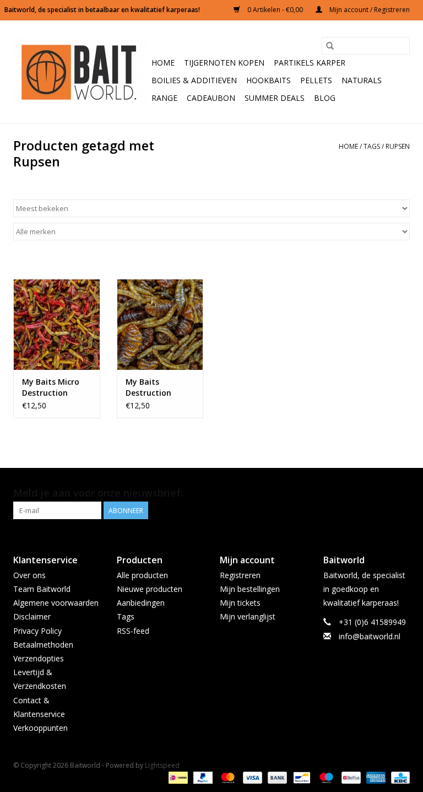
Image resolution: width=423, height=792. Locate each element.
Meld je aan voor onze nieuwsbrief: (98, 493)
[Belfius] (350, 777)
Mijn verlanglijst (247, 616)
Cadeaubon (211, 98)
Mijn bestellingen (250, 589)
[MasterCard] (226, 777)
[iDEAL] (177, 777)
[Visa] (251, 777)
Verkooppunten (40, 728)
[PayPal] (201, 777)
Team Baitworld (41, 589)
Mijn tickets (240, 602)
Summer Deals (275, 98)
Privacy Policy (37, 631)
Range (164, 98)
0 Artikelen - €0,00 (275, 9)
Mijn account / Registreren (369, 9)
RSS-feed (133, 631)
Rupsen (398, 146)
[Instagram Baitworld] (401, 493)
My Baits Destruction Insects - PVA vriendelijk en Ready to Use (151, 387)
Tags (372, 146)
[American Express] (374, 777)
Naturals (361, 80)
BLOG (324, 98)
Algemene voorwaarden (56, 602)
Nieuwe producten (149, 589)
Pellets (316, 80)
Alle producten (142, 575)
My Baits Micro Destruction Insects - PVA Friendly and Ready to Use (50, 387)
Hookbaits (268, 80)
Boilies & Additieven (194, 80)
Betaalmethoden (43, 644)
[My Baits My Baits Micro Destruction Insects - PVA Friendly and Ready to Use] (56, 324)
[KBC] (398, 777)
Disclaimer (32, 616)
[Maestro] (325, 777)
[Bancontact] (301, 777)
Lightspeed (162, 765)
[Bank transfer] (276, 777)
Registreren (240, 575)
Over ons (29, 575)
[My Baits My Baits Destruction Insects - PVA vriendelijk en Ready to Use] (160, 324)
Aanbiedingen (141, 602)
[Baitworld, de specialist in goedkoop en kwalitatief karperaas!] (80, 72)
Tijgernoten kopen (224, 62)
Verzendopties (38, 658)
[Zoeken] (330, 46)
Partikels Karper (309, 62)
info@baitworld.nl (369, 636)
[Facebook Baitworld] (381, 493)
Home (163, 62)
